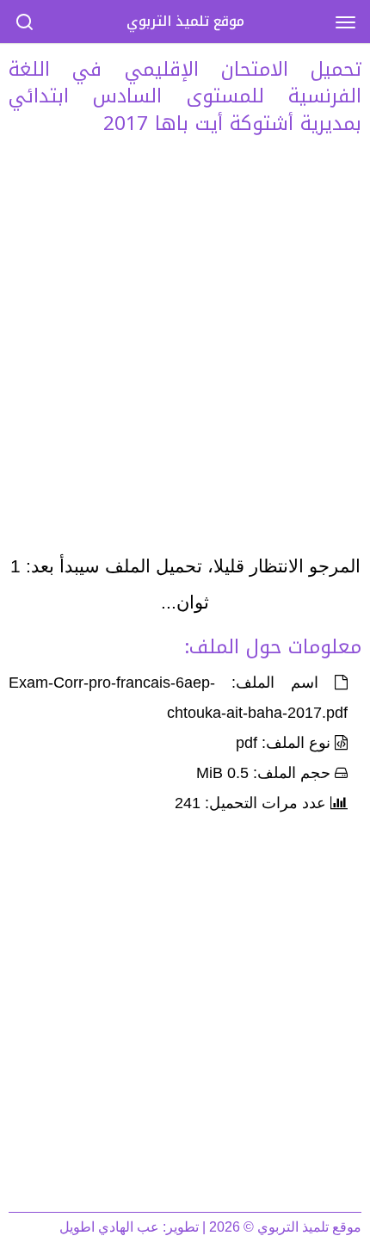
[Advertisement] (185, 349)
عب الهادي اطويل (109, 1227)
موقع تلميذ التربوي (185, 21)
